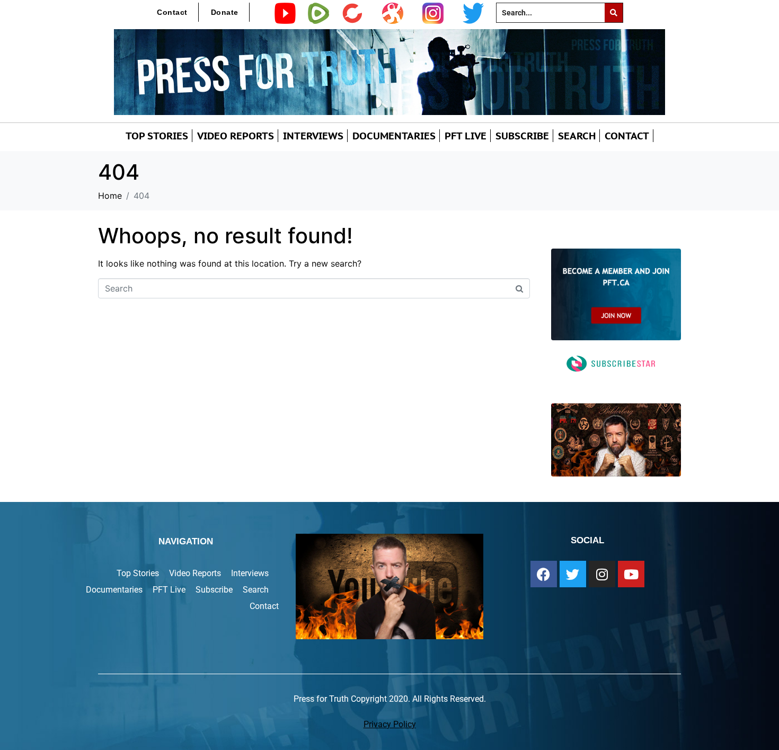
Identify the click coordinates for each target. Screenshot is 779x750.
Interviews (313, 135)
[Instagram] (602, 574)
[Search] (614, 12)
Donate (224, 12)
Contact (172, 12)
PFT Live (465, 135)
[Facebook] (543, 574)
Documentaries (394, 135)
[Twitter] (573, 574)
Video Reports (235, 135)
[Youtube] (631, 574)
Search (577, 135)
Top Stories (157, 135)
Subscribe (522, 135)
